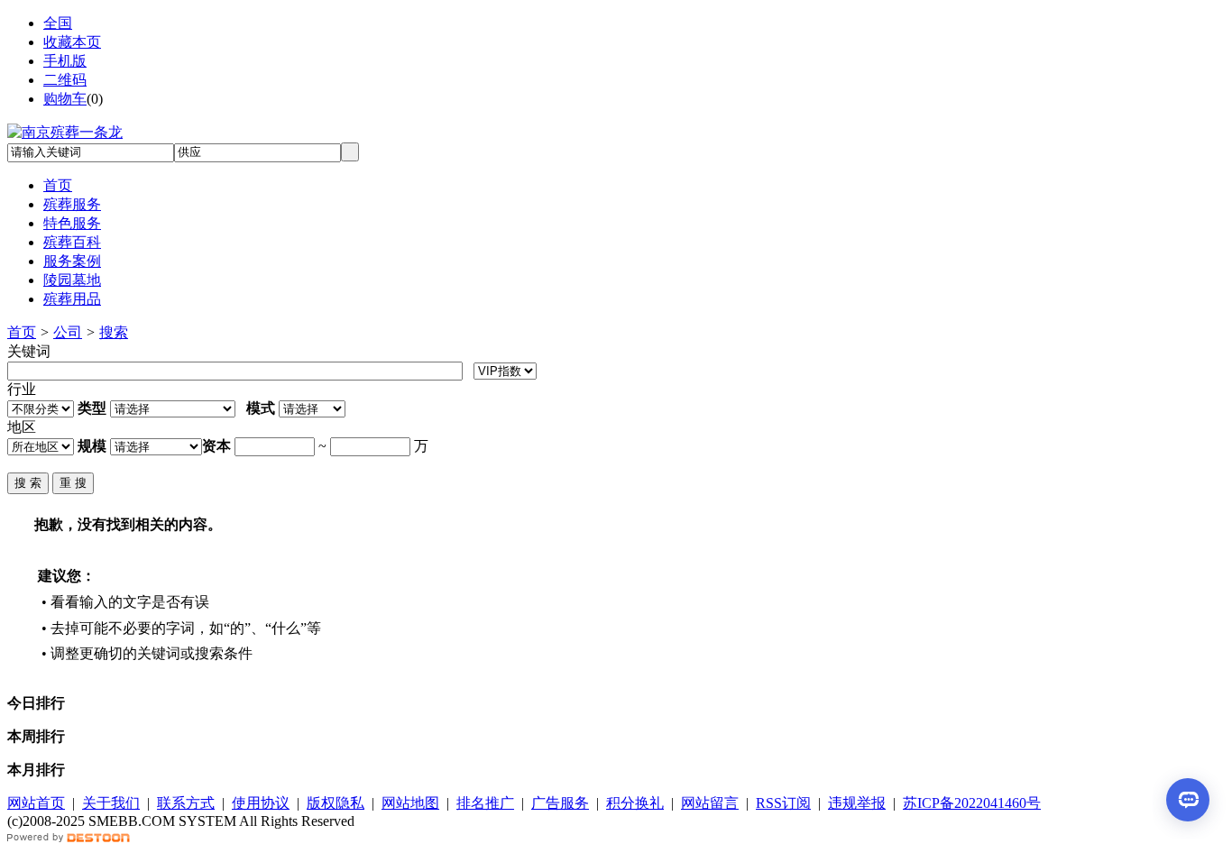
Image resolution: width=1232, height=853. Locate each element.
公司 (67, 332)
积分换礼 (635, 803)
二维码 (65, 79)
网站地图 (410, 803)
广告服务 (560, 803)
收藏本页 (72, 42)
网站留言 (710, 803)
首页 (21, 332)
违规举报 (857, 803)
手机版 (65, 61)
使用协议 (261, 803)
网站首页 (36, 803)
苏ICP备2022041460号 (972, 803)
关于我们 (111, 803)
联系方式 (186, 803)
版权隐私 (335, 803)
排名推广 (485, 803)
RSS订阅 (783, 803)
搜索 (113, 332)
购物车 (65, 98)
